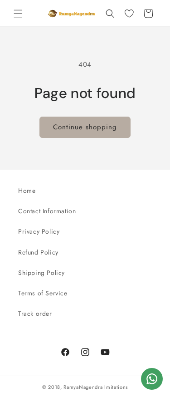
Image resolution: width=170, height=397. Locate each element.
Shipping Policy (41, 272)
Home (26, 190)
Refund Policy (38, 252)
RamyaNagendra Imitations (95, 387)
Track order (35, 313)
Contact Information (47, 211)
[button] (18, 14)
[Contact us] (152, 379)
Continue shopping (85, 127)
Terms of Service (43, 293)
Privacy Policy (38, 231)
